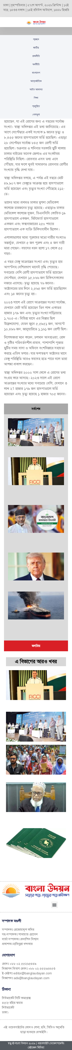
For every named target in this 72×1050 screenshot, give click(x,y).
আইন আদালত (36, 89)
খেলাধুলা (36, 114)
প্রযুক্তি (36, 106)
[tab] (36, 409)
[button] (54, 905)
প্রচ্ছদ (36, 39)
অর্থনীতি (36, 64)
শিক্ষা (36, 98)
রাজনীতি (36, 56)
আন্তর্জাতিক (36, 81)
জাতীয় (36, 48)
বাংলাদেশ (36, 73)
